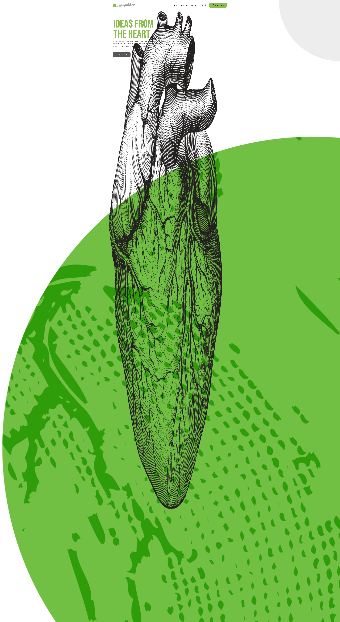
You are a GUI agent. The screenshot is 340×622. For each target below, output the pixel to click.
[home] (124, 5)
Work (193, 5)
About (184, 5)
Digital (203, 5)
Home (174, 5)
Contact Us (218, 5)
